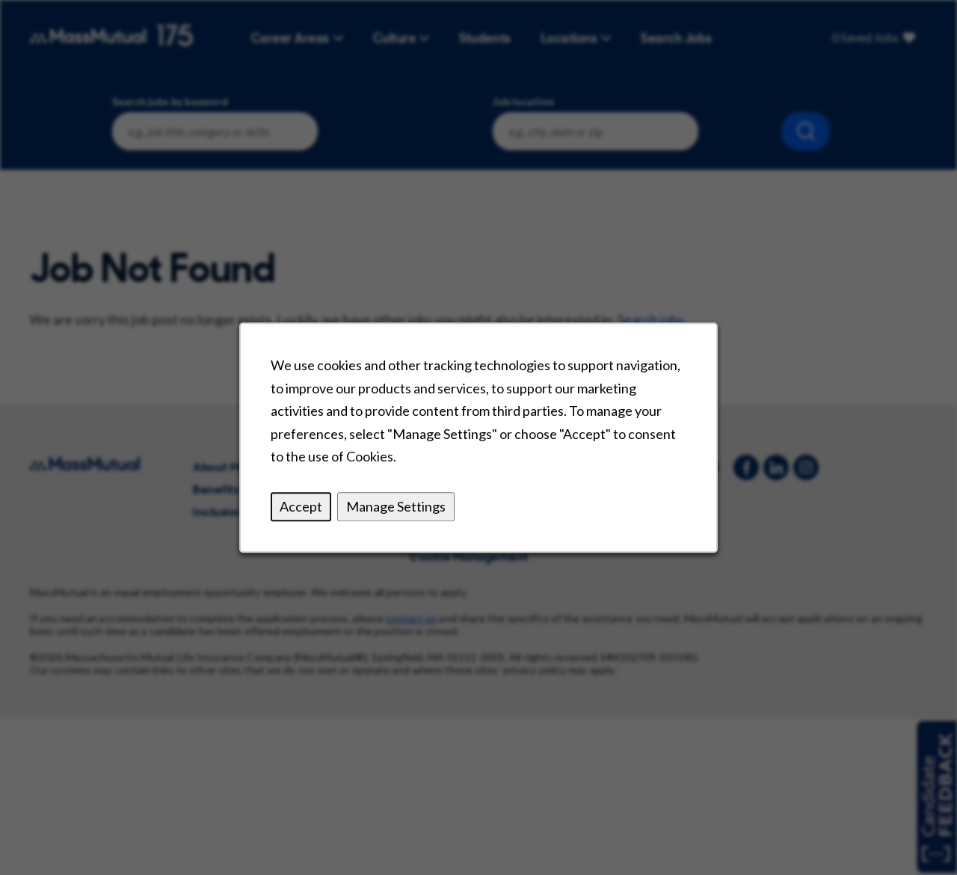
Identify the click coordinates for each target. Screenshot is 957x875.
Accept (301, 506)
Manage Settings (396, 506)
